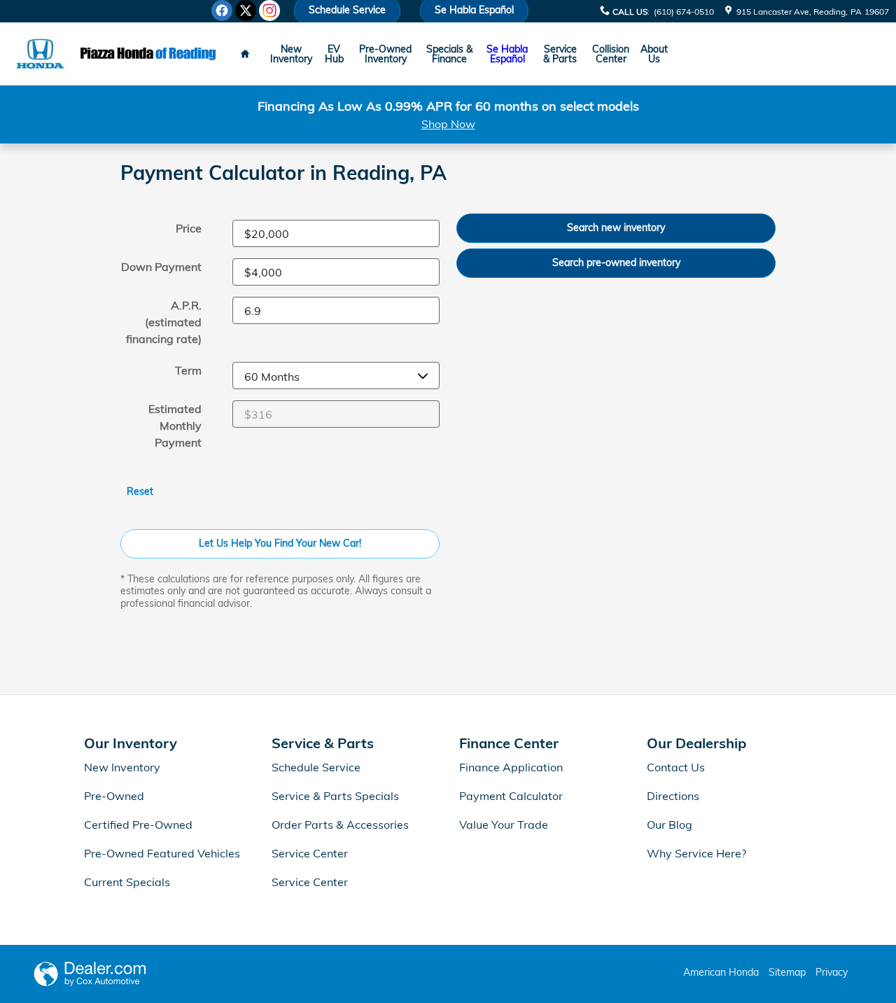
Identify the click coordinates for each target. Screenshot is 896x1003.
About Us (654, 54)
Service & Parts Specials (335, 796)
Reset (140, 491)
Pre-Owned (114, 796)
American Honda (721, 972)
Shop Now (448, 124)
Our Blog (669, 825)
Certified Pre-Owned (138, 825)
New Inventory (291, 54)
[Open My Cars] (687, 54)
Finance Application (511, 767)
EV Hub (334, 54)
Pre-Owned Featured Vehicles (162, 853)
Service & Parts (560, 54)
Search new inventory (616, 227)
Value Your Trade (503, 825)
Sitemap (787, 972)
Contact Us (676, 767)
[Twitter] (245, 10)
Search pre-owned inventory (616, 262)
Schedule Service (316, 767)
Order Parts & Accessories (340, 825)
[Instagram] (269, 10)
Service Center (310, 853)
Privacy (832, 972)
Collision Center (610, 54)
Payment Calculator (511, 796)
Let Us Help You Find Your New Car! (280, 543)
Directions (673, 796)
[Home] (40, 54)
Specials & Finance (449, 54)
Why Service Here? (696, 853)
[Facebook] (221, 10)
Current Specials (127, 882)
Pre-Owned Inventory (385, 54)
